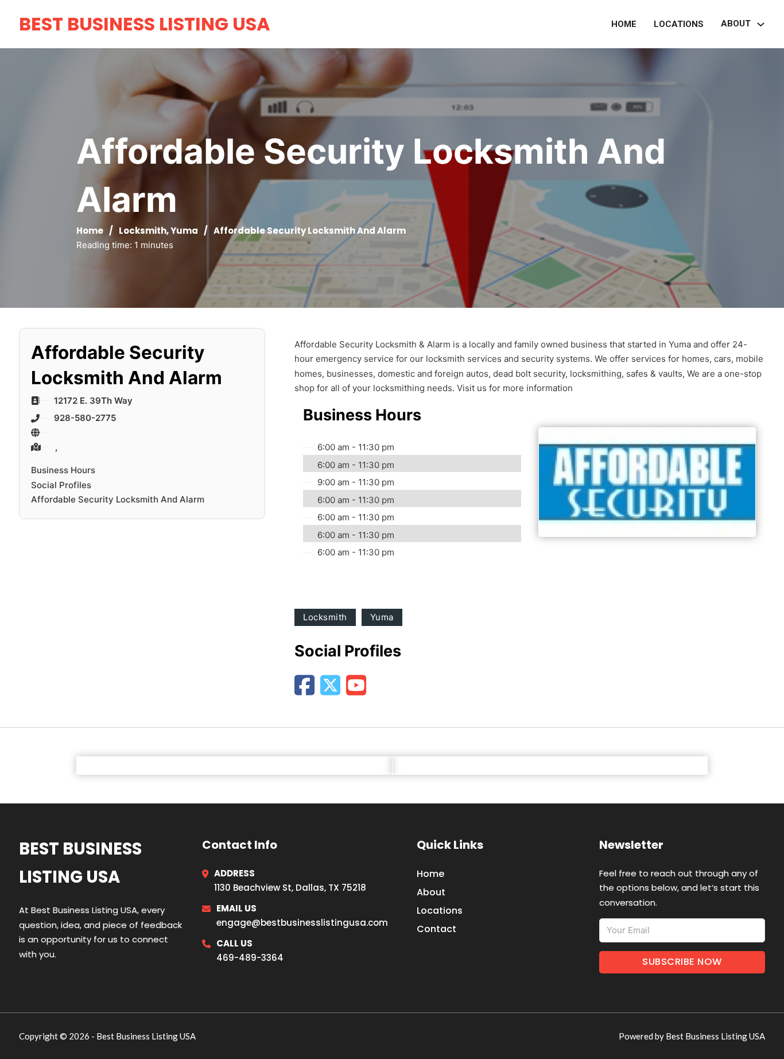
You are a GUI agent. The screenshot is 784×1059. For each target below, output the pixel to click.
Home (623, 24)
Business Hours (63, 470)
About (431, 892)
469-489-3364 (250, 958)
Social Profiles (61, 485)
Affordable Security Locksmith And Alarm (117, 499)
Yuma (184, 231)
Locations (679, 24)
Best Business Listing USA (144, 24)
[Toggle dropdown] (760, 24)
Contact (436, 929)
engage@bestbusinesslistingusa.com (302, 923)
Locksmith (142, 231)
